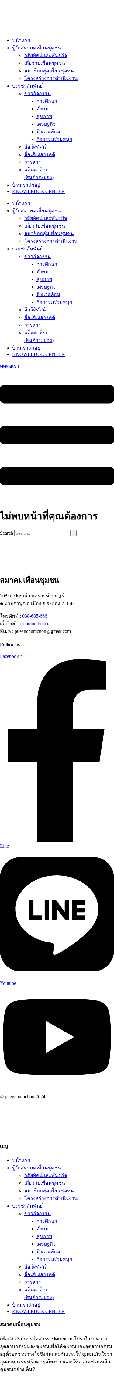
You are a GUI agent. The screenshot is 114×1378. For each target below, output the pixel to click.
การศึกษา (46, 101)
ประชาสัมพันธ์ (27, 85)
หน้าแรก (21, 40)
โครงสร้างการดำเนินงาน (51, 78)
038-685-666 (34, 616)
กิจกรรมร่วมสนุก (54, 139)
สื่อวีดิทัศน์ (35, 146)
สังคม (42, 108)
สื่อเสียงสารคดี (39, 154)
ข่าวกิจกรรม (37, 93)
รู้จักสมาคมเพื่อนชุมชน (36, 47)
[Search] (74, 533)
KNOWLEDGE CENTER (38, 191)
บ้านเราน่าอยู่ (26, 185)
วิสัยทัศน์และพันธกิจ (45, 55)
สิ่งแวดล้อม (48, 131)
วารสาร (32, 162)
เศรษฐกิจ (46, 124)
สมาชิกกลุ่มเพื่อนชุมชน (49, 70)
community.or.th (35, 623)
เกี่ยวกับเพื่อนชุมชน (44, 63)
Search (6, 533)
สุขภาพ (44, 116)
